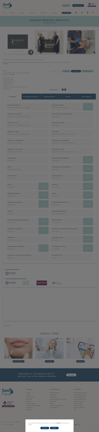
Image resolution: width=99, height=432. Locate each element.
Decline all (45, 428)
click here (58, 423)
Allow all (54, 428)
